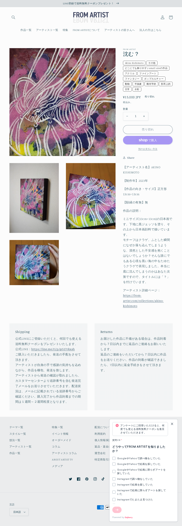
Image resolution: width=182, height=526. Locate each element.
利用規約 (100, 433)
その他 (152, 62)
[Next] (117, 510)
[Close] (172, 424)
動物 (127, 83)
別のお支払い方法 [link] (147, 149)
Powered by (118, 517)
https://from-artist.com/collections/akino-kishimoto (143, 301)
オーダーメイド (61, 440)
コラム (56, 446)
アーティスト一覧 (20, 446)
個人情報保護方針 (106, 440)
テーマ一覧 (16, 427)
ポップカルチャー (154, 78)
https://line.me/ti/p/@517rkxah (53, 349)
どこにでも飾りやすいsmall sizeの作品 (146, 68)
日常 (127, 89)
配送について (103, 427)
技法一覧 (15, 440)
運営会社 (100, 453)
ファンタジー (132, 78)
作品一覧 (15, 453)
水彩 (137, 89)
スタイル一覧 (17, 433)
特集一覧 (57, 427)
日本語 (17, 512)
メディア (57, 466)
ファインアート (147, 73)
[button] (13, 17)
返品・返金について (107, 446)
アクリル (130, 73)
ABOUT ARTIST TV (62, 459)
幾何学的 (151, 83)
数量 (125, 108)
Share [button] (130, 157)
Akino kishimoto (134, 62)
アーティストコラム (64, 453)
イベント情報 (60, 433)
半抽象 (138, 83)
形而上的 (166, 83)
